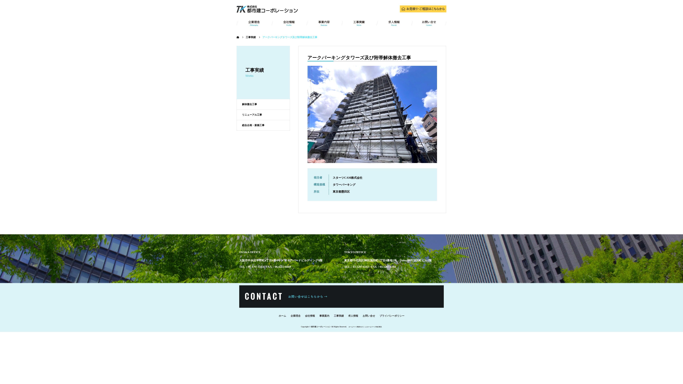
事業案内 (324, 315)
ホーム (282, 315)
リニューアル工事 (252, 114)
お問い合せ (369, 315)
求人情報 (353, 315)
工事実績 (339, 315)
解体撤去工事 (249, 104)
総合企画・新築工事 (253, 125)
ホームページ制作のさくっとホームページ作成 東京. (365, 327)
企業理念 (296, 315)
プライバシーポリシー (392, 315)
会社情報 (310, 315)
